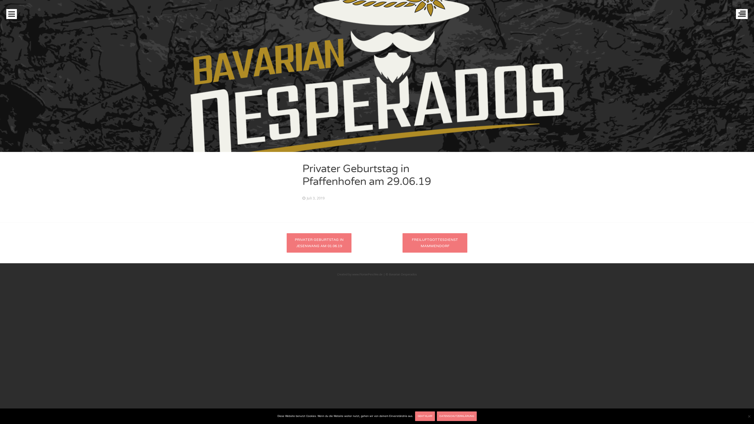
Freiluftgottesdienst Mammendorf (435, 243)
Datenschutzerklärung (456, 416)
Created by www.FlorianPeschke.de (359, 274)
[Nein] (749, 416)
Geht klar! (425, 416)
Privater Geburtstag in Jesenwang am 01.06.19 (319, 243)
